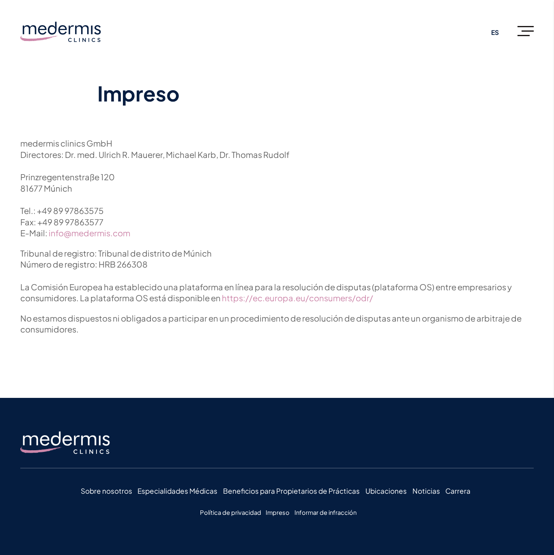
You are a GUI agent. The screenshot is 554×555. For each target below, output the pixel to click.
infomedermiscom (89, 233)
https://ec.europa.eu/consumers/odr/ (297, 298)
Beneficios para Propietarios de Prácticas (291, 490)
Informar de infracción (325, 512)
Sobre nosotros (106, 490)
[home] (71, 32)
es (495, 32)
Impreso (278, 512)
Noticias (426, 490)
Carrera (457, 490)
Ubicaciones (386, 490)
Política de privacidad (230, 512)
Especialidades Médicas (177, 490)
